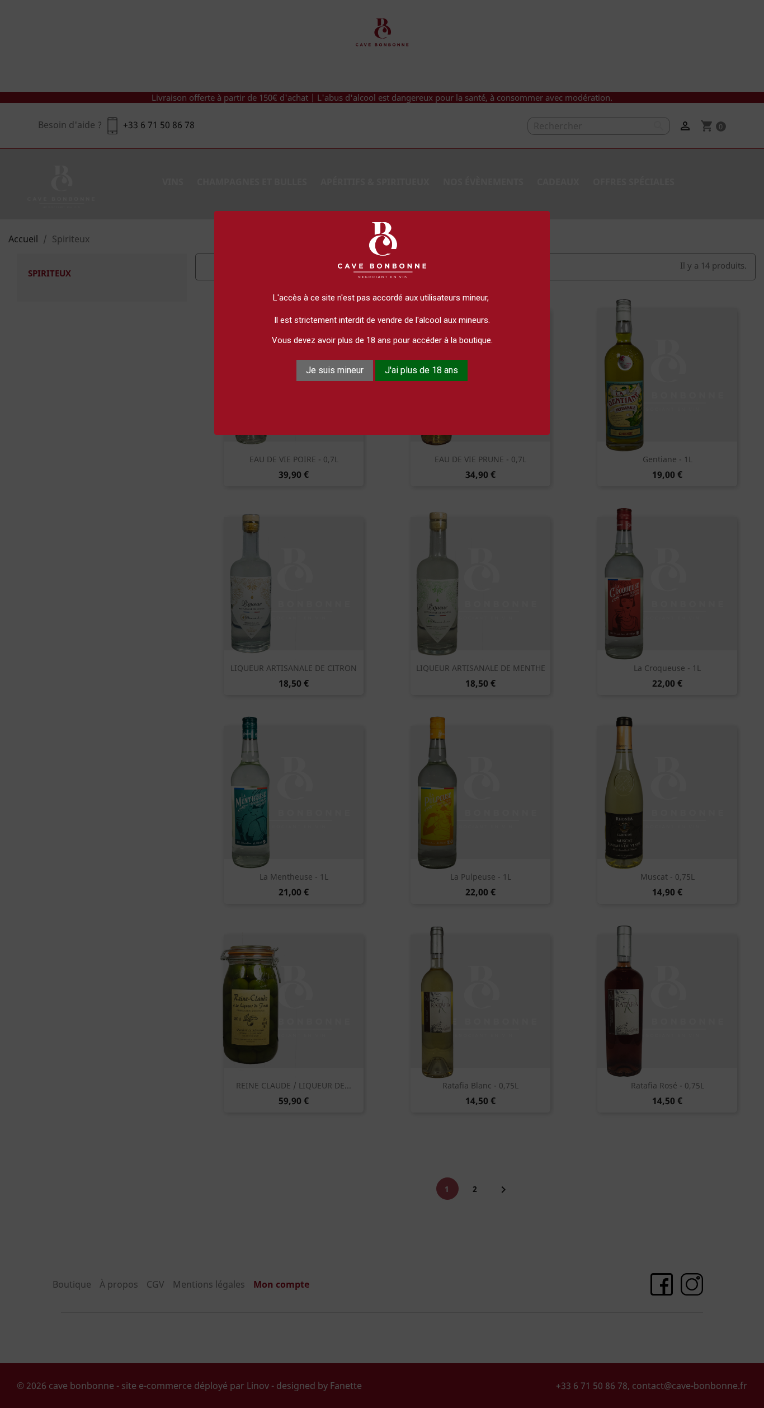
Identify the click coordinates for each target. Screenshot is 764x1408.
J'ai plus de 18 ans (421, 370)
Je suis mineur (335, 370)
